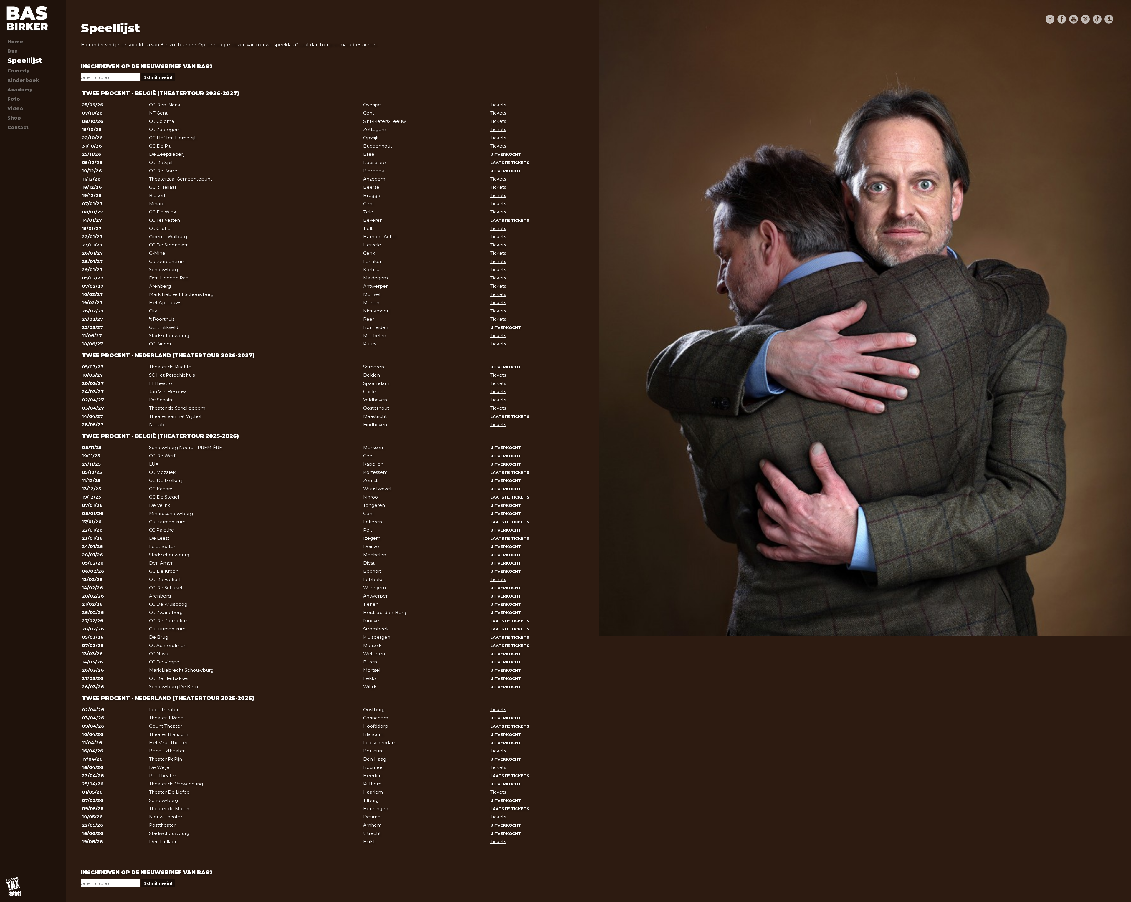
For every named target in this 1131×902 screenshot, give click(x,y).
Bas (12, 51)
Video (15, 108)
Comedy (18, 71)
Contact (18, 127)
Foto (13, 99)
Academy (19, 89)
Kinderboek (23, 80)
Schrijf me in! (158, 77)
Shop (14, 118)
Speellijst (24, 61)
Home (15, 41)
